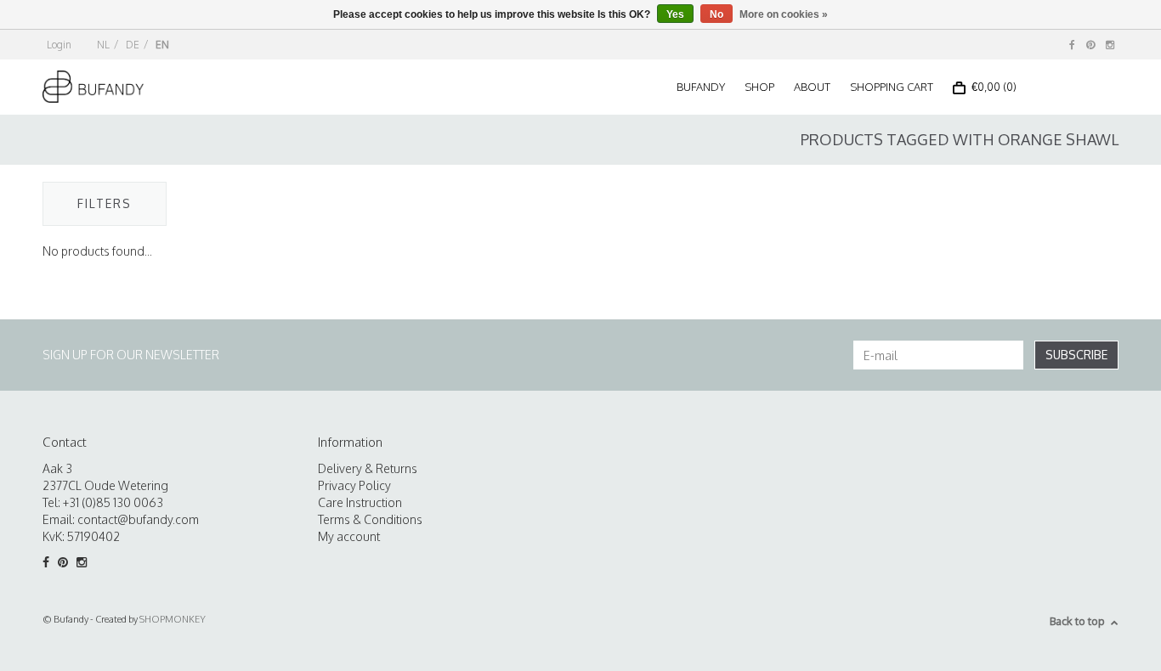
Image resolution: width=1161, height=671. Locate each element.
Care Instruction (360, 502)
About (812, 86)
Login (59, 44)
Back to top (1077, 621)
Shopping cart (891, 86)
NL (103, 44)
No (716, 14)
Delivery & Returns (367, 468)
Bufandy (701, 86)
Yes (675, 14)
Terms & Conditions (370, 519)
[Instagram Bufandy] (1110, 44)
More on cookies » (783, 14)
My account (349, 536)
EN (162, 44)
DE (132, 44)
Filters (104, 203)
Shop (759, 86)
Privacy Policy (354, 485)
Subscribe (1076, 354)
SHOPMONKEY (172, 619)
